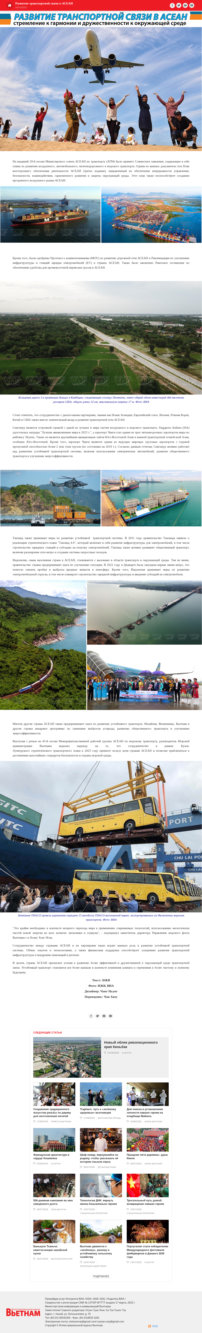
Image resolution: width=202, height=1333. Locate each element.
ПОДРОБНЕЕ (101, 1276)
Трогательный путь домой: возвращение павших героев (145, 1202)
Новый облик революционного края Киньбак (131, 1044)
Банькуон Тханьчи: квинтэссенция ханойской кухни (50, 1250)
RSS (155, 1326)
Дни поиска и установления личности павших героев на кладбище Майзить (145, 1113)
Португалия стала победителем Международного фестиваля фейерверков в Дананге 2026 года (147, 1251)
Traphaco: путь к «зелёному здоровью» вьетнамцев (98, 1111)
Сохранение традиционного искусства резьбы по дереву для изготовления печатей (52, 1113)
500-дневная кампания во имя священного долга (53, 1202)
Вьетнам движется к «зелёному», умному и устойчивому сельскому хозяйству (96, 1251)
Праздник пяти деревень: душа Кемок (147, 1156)
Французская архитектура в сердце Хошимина (51, 1156)
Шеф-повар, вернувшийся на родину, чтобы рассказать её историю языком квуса (99, 1158)
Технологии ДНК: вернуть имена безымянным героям (98, 1202)
